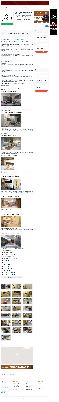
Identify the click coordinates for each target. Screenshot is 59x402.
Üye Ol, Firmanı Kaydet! (30, 385)
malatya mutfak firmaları (10, 374)
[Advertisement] (41, 61)
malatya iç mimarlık (4, 374)
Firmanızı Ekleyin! (41, 51)
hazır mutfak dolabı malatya (17, 373)
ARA (47, 26)
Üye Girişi (40, 7)
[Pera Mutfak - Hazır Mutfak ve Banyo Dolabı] (5, 286)
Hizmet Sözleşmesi (29, 389)
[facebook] (38, 391)
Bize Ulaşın (40, 388)
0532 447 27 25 (28, 19)
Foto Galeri (15, 389)
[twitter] (40, 391)
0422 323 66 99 (18, 19)
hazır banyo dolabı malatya (25, 373)
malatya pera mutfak (10, 373)
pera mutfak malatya (4, 373)
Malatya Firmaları (16, 383)
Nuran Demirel (4, 277)
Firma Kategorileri (17, 385)
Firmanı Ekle (45, 7)
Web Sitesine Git (20, 277)
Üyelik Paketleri (28, 386)
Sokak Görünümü (27, 348)
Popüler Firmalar (16, 386)
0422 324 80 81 (18, 21)
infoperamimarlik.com (12, 277)
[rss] (41, 391)
